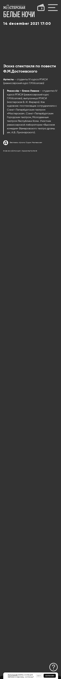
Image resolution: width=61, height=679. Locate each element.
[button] (53, 667)
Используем (13, 675)
